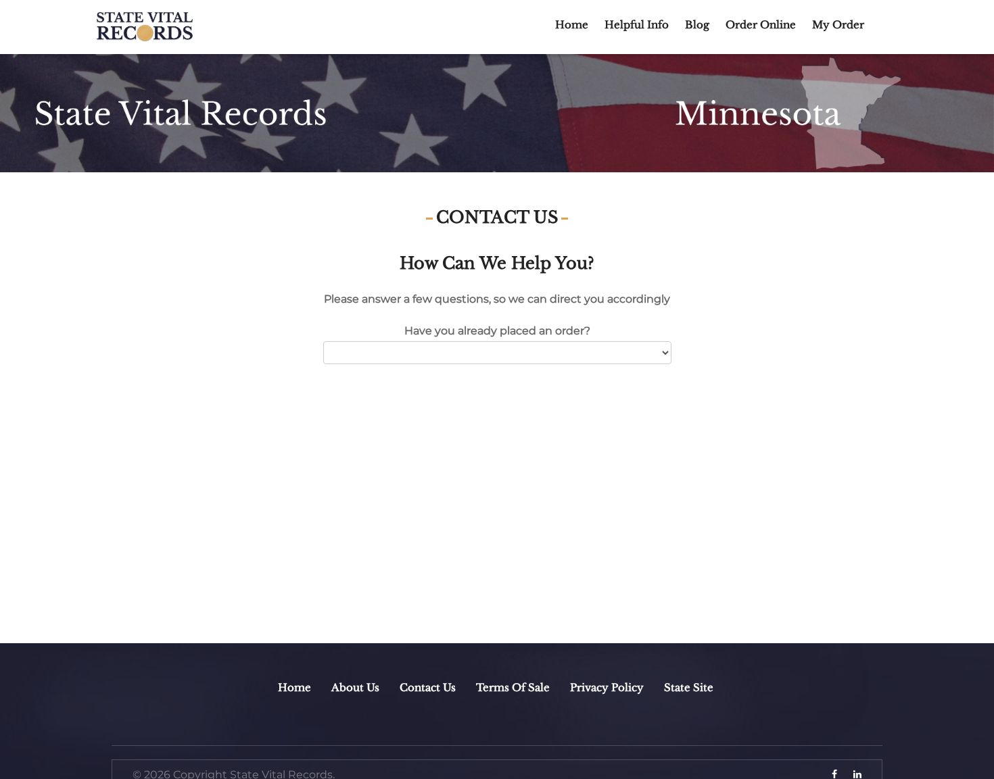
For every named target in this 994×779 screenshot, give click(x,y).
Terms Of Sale (513, 687)
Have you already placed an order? (497, 330)
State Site (688, 687)
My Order (838, 24)
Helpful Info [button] (637, 24)
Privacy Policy (607, 687)
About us (355, 687)
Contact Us (428, 687)
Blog (697, 24)
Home (571, 24)
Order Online (761, 24)
